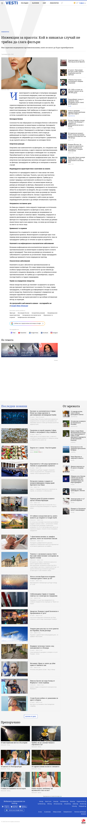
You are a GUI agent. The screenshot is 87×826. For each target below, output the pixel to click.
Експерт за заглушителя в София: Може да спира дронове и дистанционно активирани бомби (43, 413)
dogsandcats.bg (71, 115)
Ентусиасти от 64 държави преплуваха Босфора (78, 448)
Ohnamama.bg (58, 804)
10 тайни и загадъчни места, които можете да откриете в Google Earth (43, 517)
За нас (40, 812)
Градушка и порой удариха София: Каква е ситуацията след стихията (43, 431)
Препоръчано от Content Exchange (51, 796)
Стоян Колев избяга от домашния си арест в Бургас (44, 699)
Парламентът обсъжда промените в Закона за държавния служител (44, 465)
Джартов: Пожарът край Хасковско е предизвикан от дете (44, 612)
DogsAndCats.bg (81, 801)
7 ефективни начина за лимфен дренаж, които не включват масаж (43, 537)
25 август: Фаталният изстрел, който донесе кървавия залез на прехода (75, 72)
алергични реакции (38, 313)
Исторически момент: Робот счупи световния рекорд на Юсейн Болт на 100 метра (77, 135)
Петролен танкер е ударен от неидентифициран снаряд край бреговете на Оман (42, 483)
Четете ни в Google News (16, 810)
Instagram (55, 333)
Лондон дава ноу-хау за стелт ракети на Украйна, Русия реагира (44, 630)
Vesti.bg (12, 2)
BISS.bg (49, 804)
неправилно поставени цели (32, 315)
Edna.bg (74, 806)
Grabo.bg (75, 804)
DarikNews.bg (64, 801)
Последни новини (14, 406)
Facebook (45, 333)
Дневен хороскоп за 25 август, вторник (77, 467)
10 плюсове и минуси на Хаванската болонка (78, 422)
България (35, 3)
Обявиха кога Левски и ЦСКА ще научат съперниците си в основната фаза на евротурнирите (78, 479)
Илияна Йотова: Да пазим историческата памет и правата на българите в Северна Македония (75, 148)
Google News (34, 333)
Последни (24, 3)
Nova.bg (72, 801)
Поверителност (67, 812)
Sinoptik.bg (67, 804)
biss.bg (69, 106)
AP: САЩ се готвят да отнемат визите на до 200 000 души (75, 91)
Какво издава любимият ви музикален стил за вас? (42, 789)
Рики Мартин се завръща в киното (77, 457)
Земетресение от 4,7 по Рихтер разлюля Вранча (76, 61)
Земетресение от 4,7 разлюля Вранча (78, 499)
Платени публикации (80, 812)
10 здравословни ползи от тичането (45, 766)
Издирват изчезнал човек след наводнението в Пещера (42, 647)
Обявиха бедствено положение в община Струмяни (75, 81)
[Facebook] (86, 816)
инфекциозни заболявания (26, 317)
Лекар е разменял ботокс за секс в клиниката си (27, 353)
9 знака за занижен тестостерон (13, 788)
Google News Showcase (19, 306)
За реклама (47, 812)
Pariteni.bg (83, 804)
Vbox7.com (48, 801)
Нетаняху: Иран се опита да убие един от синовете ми (42, 664)
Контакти (83, 814)
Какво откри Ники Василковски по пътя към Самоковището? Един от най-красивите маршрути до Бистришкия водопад (78, 435)
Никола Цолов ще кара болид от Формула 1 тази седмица (42, 682)
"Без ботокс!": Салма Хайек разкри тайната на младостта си (48, 353)
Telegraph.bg (82, 806)
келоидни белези (23, 313)
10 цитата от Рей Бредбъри (11, 766)
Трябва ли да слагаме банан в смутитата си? (43, 743)
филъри (12, 313)
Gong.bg (55, 801)
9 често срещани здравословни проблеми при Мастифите (76, 112)
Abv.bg (41, 801)
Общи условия (57, 812)
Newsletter (23, 333)
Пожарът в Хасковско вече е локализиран (78, 509)
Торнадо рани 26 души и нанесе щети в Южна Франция (42, 499)
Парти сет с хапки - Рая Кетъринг (43, 448)
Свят (44, 3)
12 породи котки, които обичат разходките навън (77, 412)
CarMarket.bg (41, 804)
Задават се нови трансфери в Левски (78, 489)
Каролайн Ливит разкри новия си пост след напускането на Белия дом (76, 159)
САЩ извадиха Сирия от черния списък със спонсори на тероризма (43, 595)
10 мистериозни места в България (14, 743)
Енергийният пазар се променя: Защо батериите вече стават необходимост (76, 101)
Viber (14, 333)
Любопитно (54, 3)
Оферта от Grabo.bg (35, 450)
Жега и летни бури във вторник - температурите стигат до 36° (43, 577)
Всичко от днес (30, 716)
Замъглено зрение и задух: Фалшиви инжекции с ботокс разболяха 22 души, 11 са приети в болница (9, 352)
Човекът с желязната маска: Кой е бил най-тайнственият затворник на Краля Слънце (44, 556)
